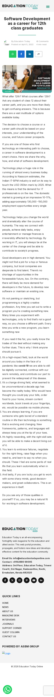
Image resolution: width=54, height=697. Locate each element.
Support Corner (12, 628)
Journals (8, 624)
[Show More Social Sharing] (40, 54)
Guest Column (11, 632)
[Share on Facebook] (21, 54)
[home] (20, 5)
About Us (7, 611)
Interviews (8, 619)
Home (5, 603)
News (5, 607)
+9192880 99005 (22, 562)
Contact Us (9, 636)
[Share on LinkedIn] (29, 54)
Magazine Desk (10, 615)
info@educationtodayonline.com (31, 558)
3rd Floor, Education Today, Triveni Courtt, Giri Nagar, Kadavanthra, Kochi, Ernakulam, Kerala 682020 (26, 569)
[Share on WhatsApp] (12, 54)
